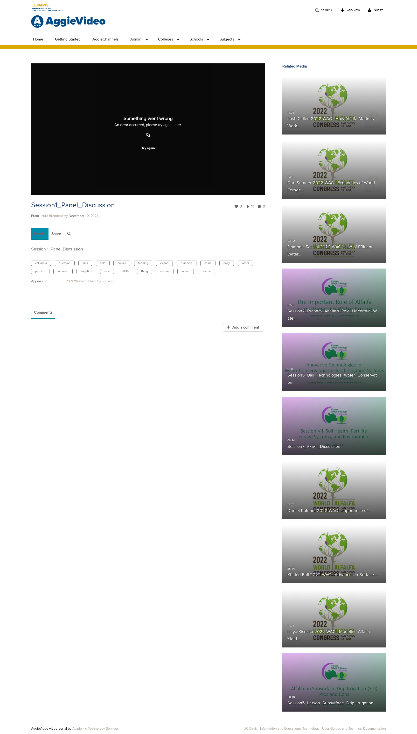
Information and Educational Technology (290, 728)
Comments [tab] (43, 312)
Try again (148, 148)
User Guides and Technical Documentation (354, 728)
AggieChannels (105, 39)
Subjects (227, 39)
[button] (323, 10)
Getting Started (68, 39)
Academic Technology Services (95, 728)
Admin (135, 39)
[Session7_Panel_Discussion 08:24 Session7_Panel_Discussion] (334, 425)
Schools (196, 39)
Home (38, 39)
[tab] (40, 234)
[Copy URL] (148, 135)
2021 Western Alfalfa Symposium (90, 281)
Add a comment (245, 327)
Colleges (165, 39)
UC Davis (250, 728)
